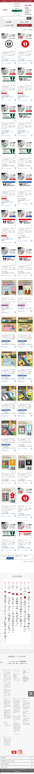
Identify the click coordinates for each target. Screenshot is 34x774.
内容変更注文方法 (26, 677)
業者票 (17, 8)
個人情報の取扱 (5, 764)
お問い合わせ (24, 25)
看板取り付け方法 (26, 678)
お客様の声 (25, 681)
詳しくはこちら (8, 725)
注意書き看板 (17, 6)
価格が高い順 (19, 556)
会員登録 (24, 671)
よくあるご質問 (9, 25)
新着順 (25, 556)
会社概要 (9, 22)
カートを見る (17, 15)
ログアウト (25, 676)
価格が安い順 (10, 556)
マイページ (17, 13)
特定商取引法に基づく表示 (7, 761)
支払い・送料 (24, 22)
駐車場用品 (17, 4)
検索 (29, 18)
